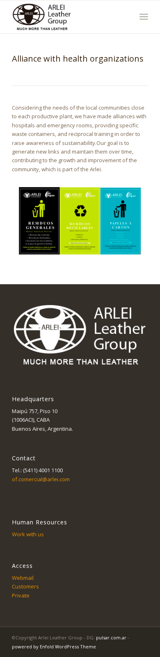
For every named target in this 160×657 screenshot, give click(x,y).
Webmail (23, 577)
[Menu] (143, 17)
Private (21, 595)
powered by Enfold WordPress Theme (54, 646)
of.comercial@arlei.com (41, 479)
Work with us (28, 534)
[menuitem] (143, 17)
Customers (25, 586)
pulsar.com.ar (111, 637)
